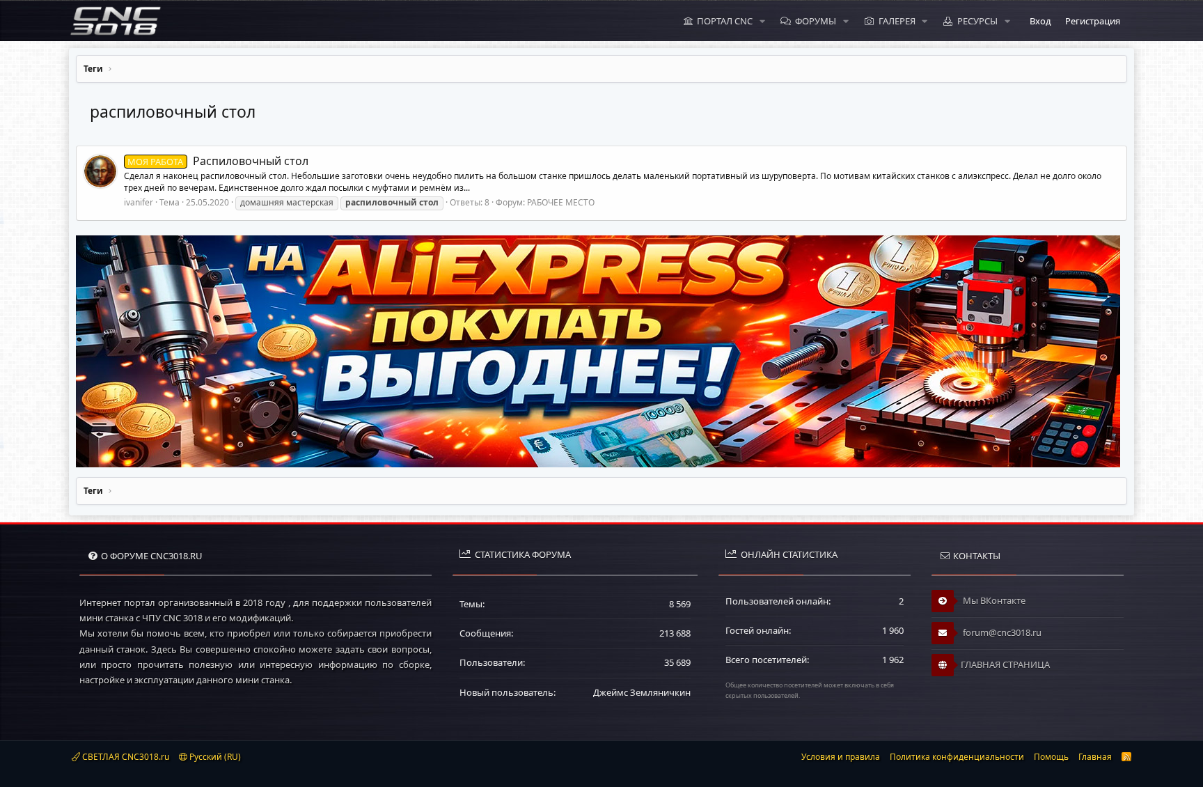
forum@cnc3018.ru (1001, 632)
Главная (1095, 757)
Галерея (897, 21)
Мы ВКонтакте (993, 600)
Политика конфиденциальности (957, 757)
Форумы (815, 21)
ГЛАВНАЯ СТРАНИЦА (1005, 664)
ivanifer (138, 202)
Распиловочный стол (217, 161)
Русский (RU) (214, 757)
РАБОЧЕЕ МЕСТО (561, 202)
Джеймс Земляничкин (642, 692)
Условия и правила (840, 757)
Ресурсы (977, 21)
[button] (762, 21)
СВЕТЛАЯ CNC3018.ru (124, 757)
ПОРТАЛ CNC (725, 21)
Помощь (1051, 757)
